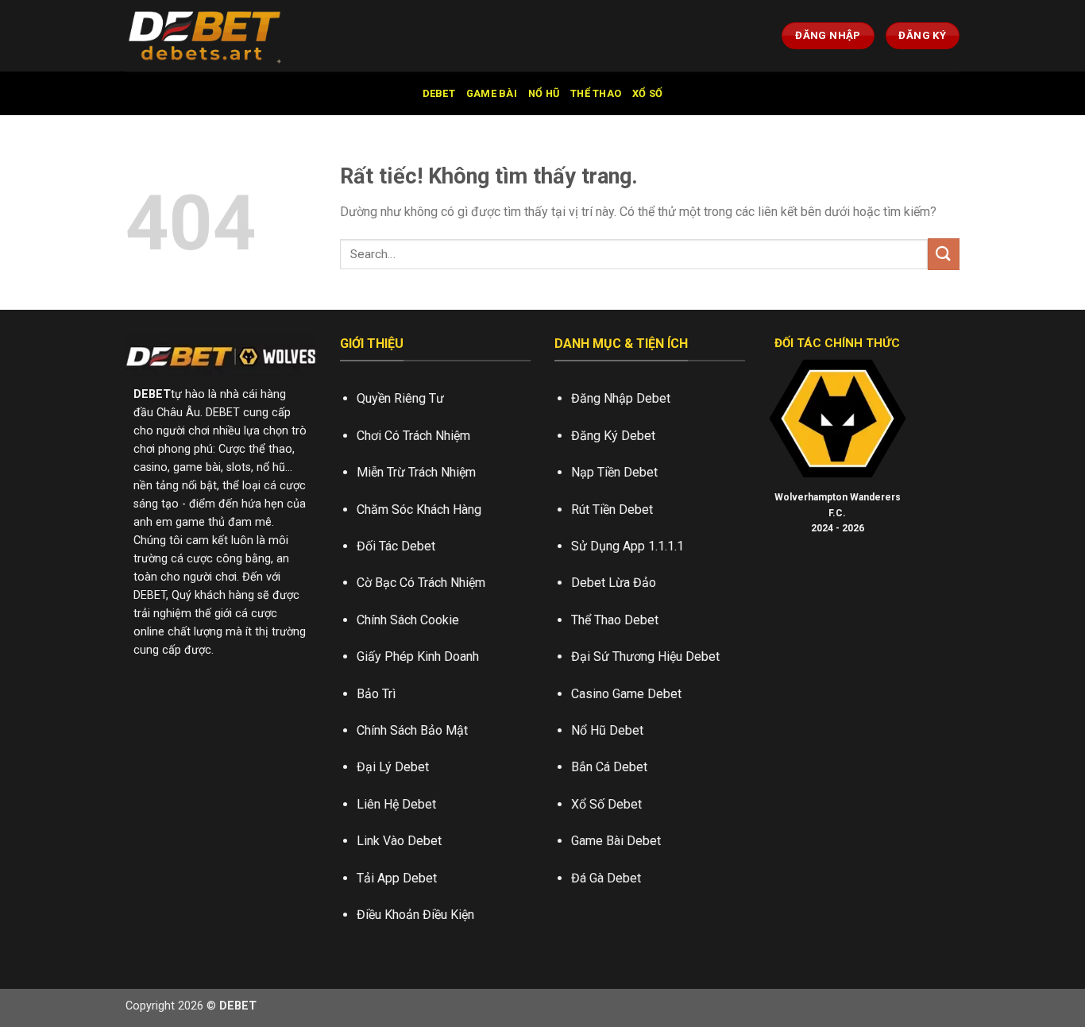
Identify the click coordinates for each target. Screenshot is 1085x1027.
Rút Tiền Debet (612, 509)
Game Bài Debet (616, 840)
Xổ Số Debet (606, 804)
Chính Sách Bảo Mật (412, 730)
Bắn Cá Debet (609, 766)
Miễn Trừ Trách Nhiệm (416, 472)
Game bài (491, 93)
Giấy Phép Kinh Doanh (418, 656)
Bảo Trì (376, 693)
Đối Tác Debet (396, 546)
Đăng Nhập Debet (620, 398)
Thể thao (595, 93)
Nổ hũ (543, 93)
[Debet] (204, 36)
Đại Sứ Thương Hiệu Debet (645, 656)
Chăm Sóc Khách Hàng (419, 509)
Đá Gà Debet (606, 878)
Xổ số (647, 93)
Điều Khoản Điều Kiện (415, 914)
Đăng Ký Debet (613, 435)
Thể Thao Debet (614, 619)
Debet (439, 93)
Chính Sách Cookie (408, 619)
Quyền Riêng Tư (400, 398)
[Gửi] (944, 253)
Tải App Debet (397, 878)
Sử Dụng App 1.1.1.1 (627, 546)
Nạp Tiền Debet (614, 472)
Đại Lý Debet (393, 766)
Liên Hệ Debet (396, 804)
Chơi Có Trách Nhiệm (413, 435)
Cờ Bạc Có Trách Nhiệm (421, 582)
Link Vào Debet (399, 840)
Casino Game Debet (626, 693)
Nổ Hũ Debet (607, 730)
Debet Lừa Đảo (613, 582)
